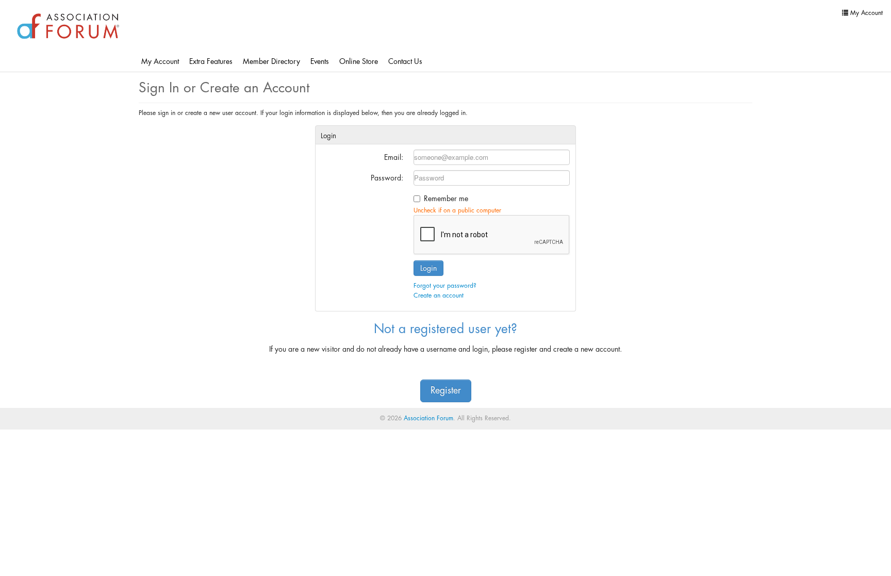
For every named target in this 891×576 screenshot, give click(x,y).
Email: (393, 157)
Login (428, 268)
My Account (160, 61)
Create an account (439, 295)
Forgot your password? (445, 286)
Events (319, 61)
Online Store (358, 61)
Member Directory (271, 61)
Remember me (446, 198)
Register (446, 390)
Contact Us (405, 61)
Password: (387, 178)
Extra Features (211, 61)
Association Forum (428, 418)
